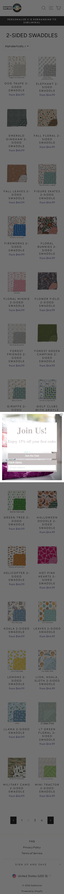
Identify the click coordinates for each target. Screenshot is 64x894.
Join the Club (32, 456)
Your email (15, 462)
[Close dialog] (61, 414)
